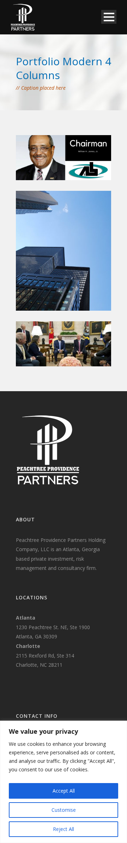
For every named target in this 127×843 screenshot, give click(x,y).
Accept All (64, 790)
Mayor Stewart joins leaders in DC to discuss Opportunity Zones (65, 341)
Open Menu (108, 17)
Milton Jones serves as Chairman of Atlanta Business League (68, 155)
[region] (63, 782)
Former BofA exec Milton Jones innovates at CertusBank (64, 285)
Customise (64, 809)
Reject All (63, 829)
